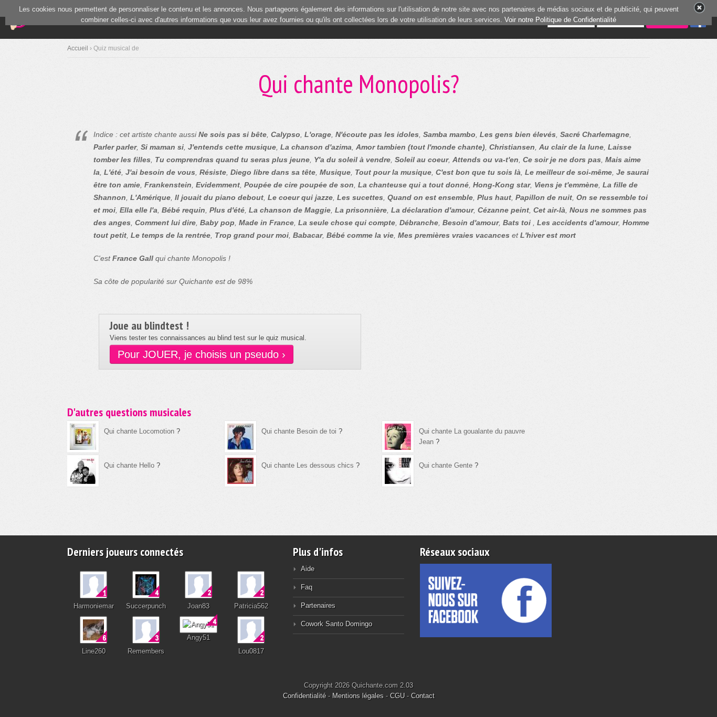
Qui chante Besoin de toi (298, 431)
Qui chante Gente (445, 465)
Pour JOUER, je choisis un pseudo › (202, 354)
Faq (306, 587)
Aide (307, 569)
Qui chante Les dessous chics (307, 465)
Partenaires (318, 605)
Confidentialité (304, 696)
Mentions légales (358, 696)
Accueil (77, 48)
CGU (397, 696)
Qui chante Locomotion (139, 431)
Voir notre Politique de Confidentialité (560, 20)
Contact (423, 696)
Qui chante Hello (129, 465)
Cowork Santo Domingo (336, 624)
